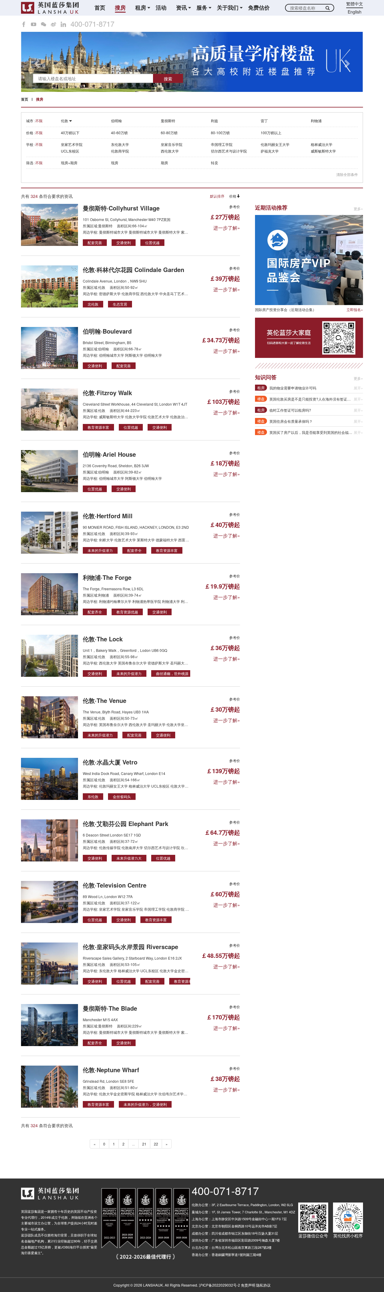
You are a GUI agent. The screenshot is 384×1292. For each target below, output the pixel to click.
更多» (358, 208)
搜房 (120, 7)
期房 (164, 162)
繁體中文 (354, 4)
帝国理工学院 (221, 144)
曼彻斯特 (168, 120)
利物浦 (316, 120)
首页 (99, 7)
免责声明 (248, 1284)
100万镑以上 (271, 132)
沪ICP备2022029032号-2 (219, 1284)
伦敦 (65, 120)
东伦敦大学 (120, 144)
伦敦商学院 (120, 150)
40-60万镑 (119, 132)
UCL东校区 (70, 150)
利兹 (214, 120)
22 (156, 1143)
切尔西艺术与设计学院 (229, 150)
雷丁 (264, 120)
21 (144, 1143)
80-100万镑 (220, 132)
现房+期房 (69, 162)
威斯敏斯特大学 (323, 150)
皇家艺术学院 (71, 144)
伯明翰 (116, 120)
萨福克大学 (270, 150)
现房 (114, 162)
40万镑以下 (70, 132)
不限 (39, 120)
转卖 (214, 162)
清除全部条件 (347, 174)
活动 (161, 7)
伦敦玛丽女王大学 (275, 144)
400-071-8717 (92, 23)
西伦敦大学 (170, 150)
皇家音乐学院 (171, 144)
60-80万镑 (169, 132)
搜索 (168, 79)
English (355, 12)
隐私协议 (263, 1284)
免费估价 (259, 7)
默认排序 (217, 196)
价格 (232, 196)
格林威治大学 (321, 144)
